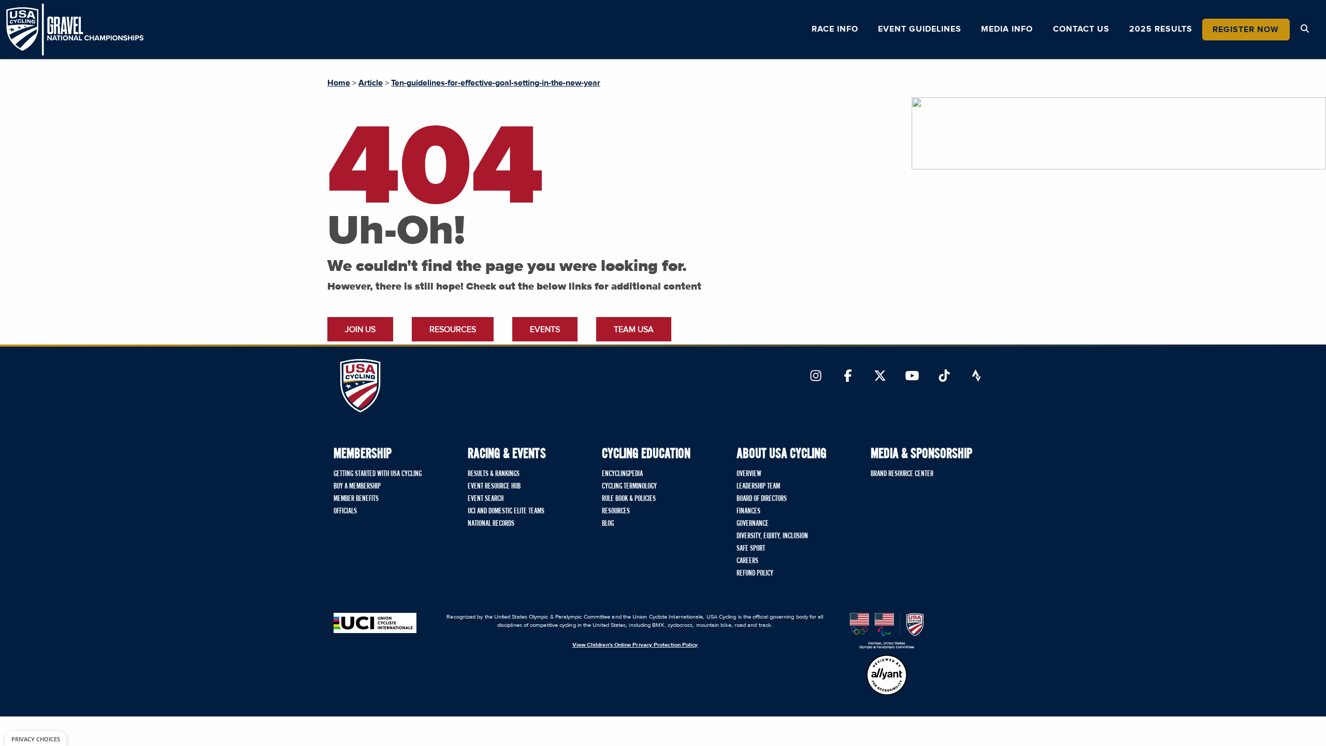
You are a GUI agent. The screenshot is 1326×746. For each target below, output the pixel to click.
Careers (747, 561)
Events (545, 329)
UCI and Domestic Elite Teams (506, 511)
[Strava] (976, 376)
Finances (748, 511)
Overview (749, 474)
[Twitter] (880, 376)
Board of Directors (762, 499)
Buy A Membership (357, 486)
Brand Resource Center (902, 474)
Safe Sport (751, 548)
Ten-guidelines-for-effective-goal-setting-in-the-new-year (495, 83)
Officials (345, 511)
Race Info (835, 29)
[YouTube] (912, 376)
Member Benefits (356, 499)
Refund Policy (755, 573)
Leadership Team (758, 486)
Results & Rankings (494, 474)
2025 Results (1160, 29)
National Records (491, 523)
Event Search (485, 499)
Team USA (634, 329)
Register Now (1246, 29)
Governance (753, 523)
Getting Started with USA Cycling (378, 474)
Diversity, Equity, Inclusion (772, 536)
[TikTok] (944, 376)
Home (338, 83)
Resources (452, 329)
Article (370, 83)
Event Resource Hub (494, 486)
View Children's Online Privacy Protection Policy (635, 645)
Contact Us (1081, 29)
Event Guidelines (919, 29)
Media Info (1007, 29)
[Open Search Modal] (1304, 29)
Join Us (360, 329)
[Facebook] (848, 376)
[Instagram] (816, 376)
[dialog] (35, 738)
